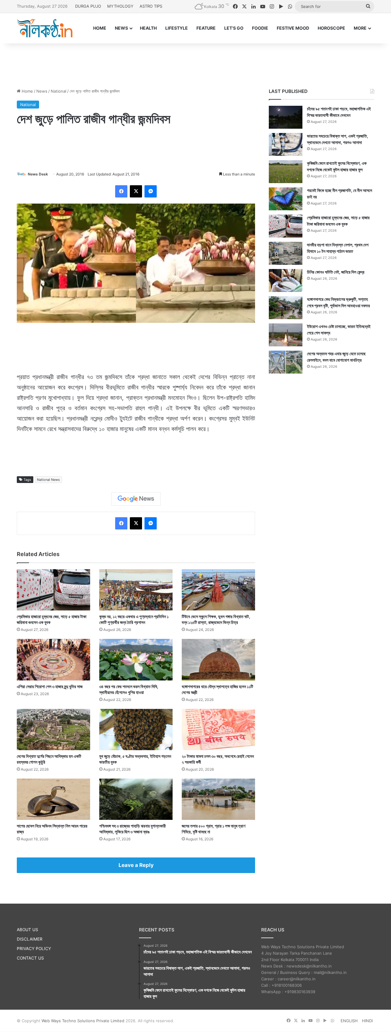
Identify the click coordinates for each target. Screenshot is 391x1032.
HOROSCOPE (331, 28)
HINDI (367, 1020)
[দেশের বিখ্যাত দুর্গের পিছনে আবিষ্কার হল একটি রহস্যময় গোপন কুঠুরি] (53, 729)
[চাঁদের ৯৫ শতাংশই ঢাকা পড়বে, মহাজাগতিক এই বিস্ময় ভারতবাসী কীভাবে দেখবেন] (285, 117)
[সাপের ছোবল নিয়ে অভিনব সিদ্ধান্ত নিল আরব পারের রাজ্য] (53, 799)
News (41, 91)
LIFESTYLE (176, 28)
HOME (99, 28)
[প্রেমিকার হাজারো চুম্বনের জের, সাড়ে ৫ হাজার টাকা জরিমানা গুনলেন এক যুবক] (53, 589)
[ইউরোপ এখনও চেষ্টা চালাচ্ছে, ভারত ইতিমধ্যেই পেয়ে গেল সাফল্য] (285, 334)
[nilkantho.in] (44, 28)
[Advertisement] (195, 63)
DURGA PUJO (88, 6)
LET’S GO (233, 28)
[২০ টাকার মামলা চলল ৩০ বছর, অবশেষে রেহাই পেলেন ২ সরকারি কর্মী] (218, 729)
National (58, 91)
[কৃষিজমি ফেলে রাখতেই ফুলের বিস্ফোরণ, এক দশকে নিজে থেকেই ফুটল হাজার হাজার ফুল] (285, 171)
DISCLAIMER (29, 939)
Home (26, 91)
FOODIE (260, 28)
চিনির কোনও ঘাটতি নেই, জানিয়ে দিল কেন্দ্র (335, 272)
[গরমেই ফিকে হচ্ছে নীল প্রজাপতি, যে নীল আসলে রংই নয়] (285, 198)
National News (48, 479)
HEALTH (148, 28)
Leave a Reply (136, 865)
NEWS (121, 28)
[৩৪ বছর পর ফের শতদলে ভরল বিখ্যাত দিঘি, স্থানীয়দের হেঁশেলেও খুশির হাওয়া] (136, 659)
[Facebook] (121, 191)
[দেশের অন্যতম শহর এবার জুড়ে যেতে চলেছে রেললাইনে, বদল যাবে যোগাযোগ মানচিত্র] (285, 362)
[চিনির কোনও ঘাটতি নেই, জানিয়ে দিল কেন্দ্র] (285, 280)
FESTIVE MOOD (293, 28)
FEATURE (206, 28)
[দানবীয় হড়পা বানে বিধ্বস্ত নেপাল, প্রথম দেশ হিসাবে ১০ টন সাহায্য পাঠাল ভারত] (285, 253)
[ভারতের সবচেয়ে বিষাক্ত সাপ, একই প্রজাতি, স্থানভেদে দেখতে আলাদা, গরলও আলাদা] (285, 144)
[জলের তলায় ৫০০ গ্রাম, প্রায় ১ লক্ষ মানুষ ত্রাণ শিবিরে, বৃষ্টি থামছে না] (218, 799)
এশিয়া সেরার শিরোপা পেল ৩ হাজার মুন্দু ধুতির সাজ (49, 686)
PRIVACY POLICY (34, 948)
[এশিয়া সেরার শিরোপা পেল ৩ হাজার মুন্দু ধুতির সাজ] (53, 659)
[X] (136, 191)
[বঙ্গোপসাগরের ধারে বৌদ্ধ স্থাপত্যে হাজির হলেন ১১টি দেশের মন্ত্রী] (218, 659)
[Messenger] (150, 191)
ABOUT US (27, 929)
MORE (360, 28)
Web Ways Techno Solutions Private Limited (83, 1020)
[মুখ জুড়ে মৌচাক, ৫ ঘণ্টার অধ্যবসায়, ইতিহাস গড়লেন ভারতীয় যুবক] (136, 729)
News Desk (38, 174)
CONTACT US (30, 958)
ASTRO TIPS (151, 6)
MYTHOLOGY (120, 6)
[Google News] (136, 499)
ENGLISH (349, 1020)
